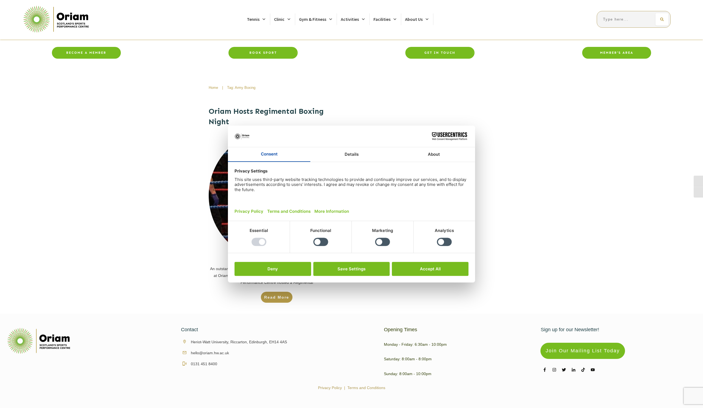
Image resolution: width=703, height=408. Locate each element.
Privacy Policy (330, 388)
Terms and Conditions (366, 388)
